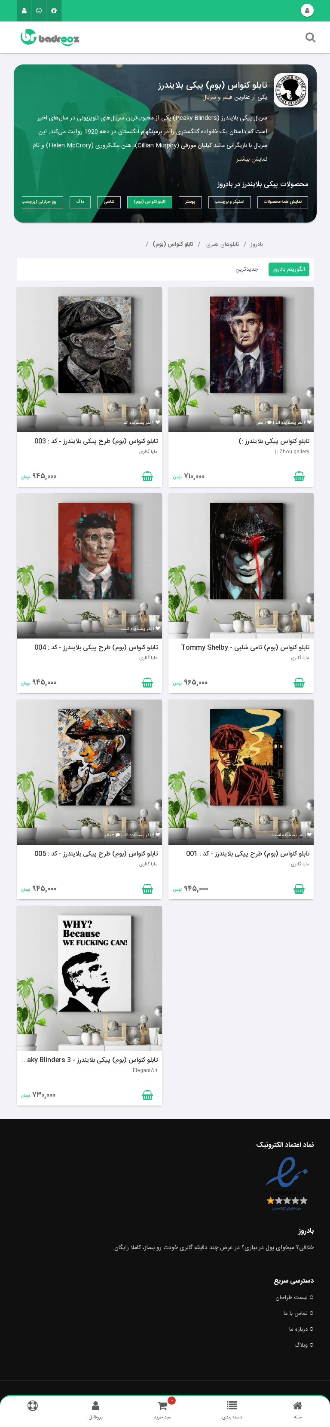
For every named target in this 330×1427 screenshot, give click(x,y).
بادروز (257, 244)
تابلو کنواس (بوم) (173, 244)
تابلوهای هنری (222, 244)
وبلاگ (301, 1345)
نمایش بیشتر (251, 159)
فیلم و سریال (217, 97)
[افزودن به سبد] (146, 478)
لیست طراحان (291, 1297)
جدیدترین (246, 269)
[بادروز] (121, 37)
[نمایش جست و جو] (310, 39)
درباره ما (298, 1329)
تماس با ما (296, 1313)
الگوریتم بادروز (289, 269)
